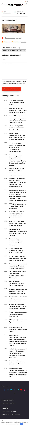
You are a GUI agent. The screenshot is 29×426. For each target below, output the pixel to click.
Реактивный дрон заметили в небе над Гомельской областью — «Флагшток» (17, 242)
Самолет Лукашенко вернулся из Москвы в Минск (16, 102)
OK (21, 424)
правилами (14, 411)
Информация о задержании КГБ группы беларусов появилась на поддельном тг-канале (17, 136)
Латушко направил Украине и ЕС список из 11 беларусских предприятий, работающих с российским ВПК (18, 372)
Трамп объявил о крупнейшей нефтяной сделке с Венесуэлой (16, 283)
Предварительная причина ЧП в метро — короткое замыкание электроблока (18, 291)
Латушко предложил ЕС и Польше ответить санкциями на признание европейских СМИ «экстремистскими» (17, 182)
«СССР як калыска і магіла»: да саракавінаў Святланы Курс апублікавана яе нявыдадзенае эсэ (17, 147)
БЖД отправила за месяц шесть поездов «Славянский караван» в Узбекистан (17, 275)
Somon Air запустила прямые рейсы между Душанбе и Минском (16, 128)
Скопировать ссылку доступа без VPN (13, 50)
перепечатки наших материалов (11, 414)
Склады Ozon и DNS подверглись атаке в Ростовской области (16, 250)
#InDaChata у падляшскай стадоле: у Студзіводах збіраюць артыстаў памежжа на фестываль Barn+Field (17, 353)
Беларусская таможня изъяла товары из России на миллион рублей (17, 223)
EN (27, 1)
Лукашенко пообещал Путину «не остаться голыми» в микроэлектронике (16, 172)
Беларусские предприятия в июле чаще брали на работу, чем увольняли (18, 266)
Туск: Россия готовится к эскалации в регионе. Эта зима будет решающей (17, 258)
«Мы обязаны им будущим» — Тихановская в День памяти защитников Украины (18, 232)
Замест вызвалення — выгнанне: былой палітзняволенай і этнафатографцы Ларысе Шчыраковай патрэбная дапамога (17, 160)
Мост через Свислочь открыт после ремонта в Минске (17, 363)
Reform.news (7, 13)
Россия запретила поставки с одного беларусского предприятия (18, 314)
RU (25, 1)
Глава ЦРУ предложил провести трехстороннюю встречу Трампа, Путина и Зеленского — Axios (17, 119)
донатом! (23, 42)
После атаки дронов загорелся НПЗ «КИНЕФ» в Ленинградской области (18, 110)
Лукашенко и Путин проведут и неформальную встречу (18, 329)
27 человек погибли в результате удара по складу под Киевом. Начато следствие (16, 215)
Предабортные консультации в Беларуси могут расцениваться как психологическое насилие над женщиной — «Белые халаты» (18, 340)
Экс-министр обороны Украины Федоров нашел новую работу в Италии (17, 306)
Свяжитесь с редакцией (13, 38)
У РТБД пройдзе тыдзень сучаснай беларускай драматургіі (17, 206)
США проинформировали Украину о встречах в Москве (18, 322)
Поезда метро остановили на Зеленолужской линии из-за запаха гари (18, 299)
